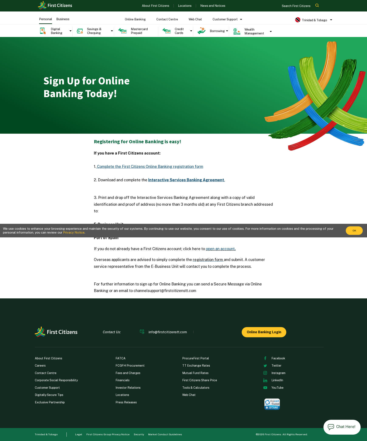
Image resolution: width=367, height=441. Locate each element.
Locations (185, 5)
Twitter (276, 365)
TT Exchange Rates (196, 365)
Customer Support (225, 19)
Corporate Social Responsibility (56, 380)
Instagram (278, 373)
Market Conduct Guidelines (165, 434)
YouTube (277, 387)
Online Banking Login (264, 332)
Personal (45, 19)
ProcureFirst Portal (195, 358)
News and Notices (212, 5)
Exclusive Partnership (50, 402)
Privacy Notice (74, 232)
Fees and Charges (128, 373)
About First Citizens (155, 5)
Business (62, 19)
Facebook (278, 358)
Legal (78, 434)
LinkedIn (277, 380)
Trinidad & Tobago (46, 434)
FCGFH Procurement (130, 365)
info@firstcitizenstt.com (167, 332)
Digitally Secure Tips (49, 395)
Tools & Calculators (195, 387)
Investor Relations (128, 387)
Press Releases (126, 402)
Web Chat (195, 19)
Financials (123, 380)
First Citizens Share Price (199, 380)
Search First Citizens (296, 6)
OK (354, 230)
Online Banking (135, 19)
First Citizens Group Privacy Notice (108, 434)
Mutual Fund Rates (195, 373)
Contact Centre (167, 19)
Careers (40, 365)
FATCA (121, 358)
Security (139, 434)
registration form (208, 259)
